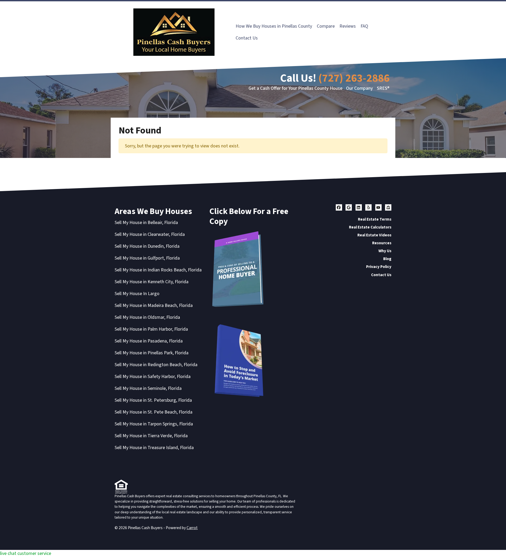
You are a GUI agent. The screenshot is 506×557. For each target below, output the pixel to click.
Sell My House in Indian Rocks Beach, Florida (158, 270)
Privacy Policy (378, 267)
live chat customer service (25, 553)
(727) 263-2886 (354, 78)
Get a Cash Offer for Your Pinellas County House (295, 88)
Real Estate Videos (374, 235)
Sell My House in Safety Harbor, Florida (153, 376)
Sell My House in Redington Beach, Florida (156, 364)
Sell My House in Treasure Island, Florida (154, 447)
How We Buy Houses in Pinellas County (274, 26)
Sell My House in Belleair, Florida (146, 222)
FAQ (364, 26)
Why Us (384, 251)
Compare (326, 26)
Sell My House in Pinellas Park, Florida (151, 353)
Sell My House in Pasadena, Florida (149, 341)
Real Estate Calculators (370, 227)
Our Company (359, 88)
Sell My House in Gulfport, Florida (147, 258)
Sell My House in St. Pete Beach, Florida (153, 412)
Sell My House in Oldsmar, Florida (147, 317)
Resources (381, 243)
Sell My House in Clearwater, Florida (150, 234)
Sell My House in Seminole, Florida (148, 388)
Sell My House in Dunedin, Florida (147, 246)
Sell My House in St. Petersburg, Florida (153, 400)
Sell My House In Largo (137, 293)
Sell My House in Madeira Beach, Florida (154, 305)
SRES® (383, 88)
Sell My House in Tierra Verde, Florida (151, 435)
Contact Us (247, 38)
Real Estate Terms (374, 219)
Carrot (192, 528)
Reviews (347, 26)
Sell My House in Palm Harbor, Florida (151, 329)
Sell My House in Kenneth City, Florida (151, 281)
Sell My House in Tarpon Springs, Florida (154, 424)
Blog (387, 259)
